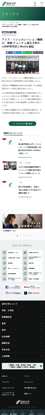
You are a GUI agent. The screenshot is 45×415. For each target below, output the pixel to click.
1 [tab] (13, 235)
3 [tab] (20, 235)
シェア (10, 52)
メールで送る (38, 52)
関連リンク (27, 394)
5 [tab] (27, 235)
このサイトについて (8, 388)
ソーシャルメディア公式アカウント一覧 (8, 394)
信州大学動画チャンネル (31, 287)
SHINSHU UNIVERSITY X (31, 293)
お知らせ (4, 376)
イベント (27, 376)
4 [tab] (24, 235)
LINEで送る (28, 52)
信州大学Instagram (13, 293)
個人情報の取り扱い (30, 388)
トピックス (5, 382)
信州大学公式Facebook (13, 287)
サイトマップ (28, 382)
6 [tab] (31, 235)
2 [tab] (17, 235)
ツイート (18, 52)
